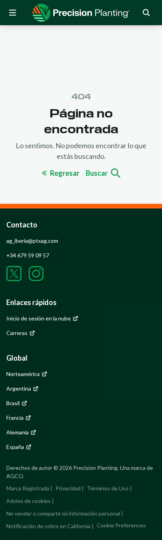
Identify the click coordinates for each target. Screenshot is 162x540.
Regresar (64, 173)
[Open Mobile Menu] (12, 12)
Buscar (97, 173)
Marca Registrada (27, 488)
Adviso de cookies (28, 500)
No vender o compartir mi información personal (63, 513)
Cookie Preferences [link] (121, 525)
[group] (81, 12)
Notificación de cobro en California (48, 526)
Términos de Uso (108, 488)
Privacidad (68, 488)
